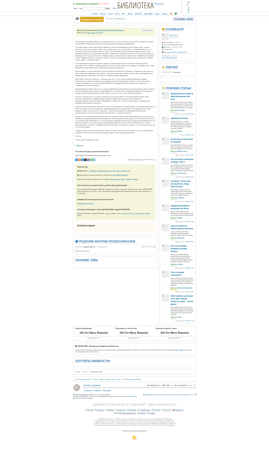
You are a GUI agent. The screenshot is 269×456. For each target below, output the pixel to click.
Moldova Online (190, 114)
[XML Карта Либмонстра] (134, 439)
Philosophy (181, 238)
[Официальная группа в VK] (188, 12)
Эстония (157, 410)
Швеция (142, 413)
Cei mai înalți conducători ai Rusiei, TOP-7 (182, 160)
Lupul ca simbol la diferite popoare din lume (182, 227)
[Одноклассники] (79, 160)
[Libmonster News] (195, 385)
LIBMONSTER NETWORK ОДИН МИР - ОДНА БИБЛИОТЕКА (135, 405)
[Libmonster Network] (169, 394)
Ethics (180, 317)
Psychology (181, 110)
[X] (85, 160)
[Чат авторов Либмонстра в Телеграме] (188, 9)
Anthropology (182, 173)
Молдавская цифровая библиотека (85, 394)
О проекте (88, 390)
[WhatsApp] (91, 160)
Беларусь (100, 410)
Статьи (85, 372)
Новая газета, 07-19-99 (94, 33)
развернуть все (102, 247)
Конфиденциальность (84, 379)
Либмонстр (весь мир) (117, 179)
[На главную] (76, 390)
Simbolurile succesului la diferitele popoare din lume (182, 96)
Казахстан (122, 410)
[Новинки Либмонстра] (191, 385)
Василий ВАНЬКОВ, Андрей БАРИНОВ (109, 30)
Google (129, 179)
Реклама (107, 390)
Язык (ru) (119, 379)
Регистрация (184, 19)
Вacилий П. (173, 35)
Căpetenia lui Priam (179, 118)
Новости (97, 390)
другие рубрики (177, 47)
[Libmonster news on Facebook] (193, 385)
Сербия (152, 413)
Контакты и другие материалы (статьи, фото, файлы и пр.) (110, 171)
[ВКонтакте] (76, 160)
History (180, 131)
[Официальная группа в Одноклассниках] (188, 7)
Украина (111, 410)
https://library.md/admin (120, 175)
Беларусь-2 (178, 410)
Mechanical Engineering (185, 288)
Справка (101, 379)
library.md (80, 145)
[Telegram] (94, 160)
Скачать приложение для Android (135, 431)
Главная (77, 372)
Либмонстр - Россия (128, 213)
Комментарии (120, 18)
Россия (90, 410)
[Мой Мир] (82, 160)
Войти (192, 19)
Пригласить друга (110, 379)
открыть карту (132, 396)
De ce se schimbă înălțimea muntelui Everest (179, 248)
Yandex (135, 179)
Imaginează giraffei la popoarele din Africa (180, 207)
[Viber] (88, 160)
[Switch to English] (188, 2)
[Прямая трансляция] (172, 385)
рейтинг (177, 42)
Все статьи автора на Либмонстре (175, 52)
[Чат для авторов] (160, 385)
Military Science (182, 151)
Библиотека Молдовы (134, 379)
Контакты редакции (92, 385)
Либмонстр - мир (140, 213)
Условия (94, 379)
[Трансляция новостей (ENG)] (187, 4)
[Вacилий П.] (165, 39)
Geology (180, 264)
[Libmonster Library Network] (196, 394)
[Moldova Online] (165, 98)
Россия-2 (167, 410)
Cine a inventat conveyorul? (177, 273)
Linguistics (181, 198)
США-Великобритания (127, 413)
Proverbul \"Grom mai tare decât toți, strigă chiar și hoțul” (180, 184)
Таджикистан (145, 410)
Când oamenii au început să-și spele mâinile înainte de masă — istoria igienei (182, 300)
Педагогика (167, 47)
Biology (180, 218)
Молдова (132, 410)
